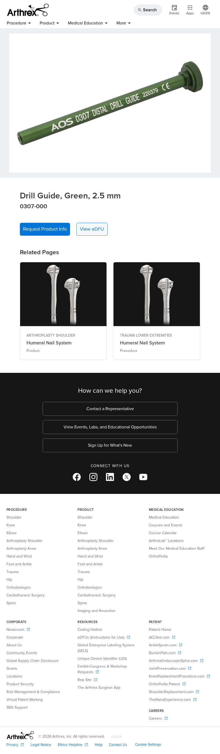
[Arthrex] (27, 10)
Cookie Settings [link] (148, 744)
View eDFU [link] (92, 228)
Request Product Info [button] (45, 228)
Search (147, 10)
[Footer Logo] (20, 735)
